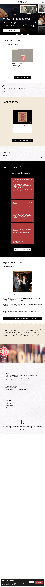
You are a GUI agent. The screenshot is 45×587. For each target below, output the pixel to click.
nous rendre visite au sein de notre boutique (22, 318)
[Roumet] (22, 2)
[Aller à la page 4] (23, 136)
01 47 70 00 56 (15, 239)
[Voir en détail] (30, 122)
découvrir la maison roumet (22, 249)
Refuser (31, 582)
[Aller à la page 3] (23, 73)
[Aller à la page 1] (21, 73)
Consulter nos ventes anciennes (22, 140)
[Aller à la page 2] (22, 73)
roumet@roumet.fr (8, 403)
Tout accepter (38, 582)
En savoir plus (12, 584)
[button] (22, 121)
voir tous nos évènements (22, 77)
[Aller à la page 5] (24, 136)
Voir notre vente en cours (11, 30)
